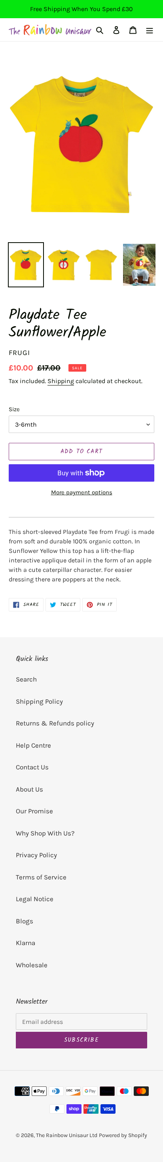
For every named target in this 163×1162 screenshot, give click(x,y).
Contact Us (32, 767)
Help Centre (33, 745)
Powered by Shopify (123, 1135)
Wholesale (31, 965)
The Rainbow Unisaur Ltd (66, 1135)
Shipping (60, 381)
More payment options (81, 492)
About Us (29, 789)
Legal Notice (34, 899)
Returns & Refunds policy (55, 723)
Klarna (25, 943)
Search (26, 679)
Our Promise (34, 811)
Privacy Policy (36, 855)
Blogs (24, 921)
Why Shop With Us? (45, 833)
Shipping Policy (39, 701)
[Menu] (149, 30)
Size (14, 409)
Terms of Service (41, 877)
